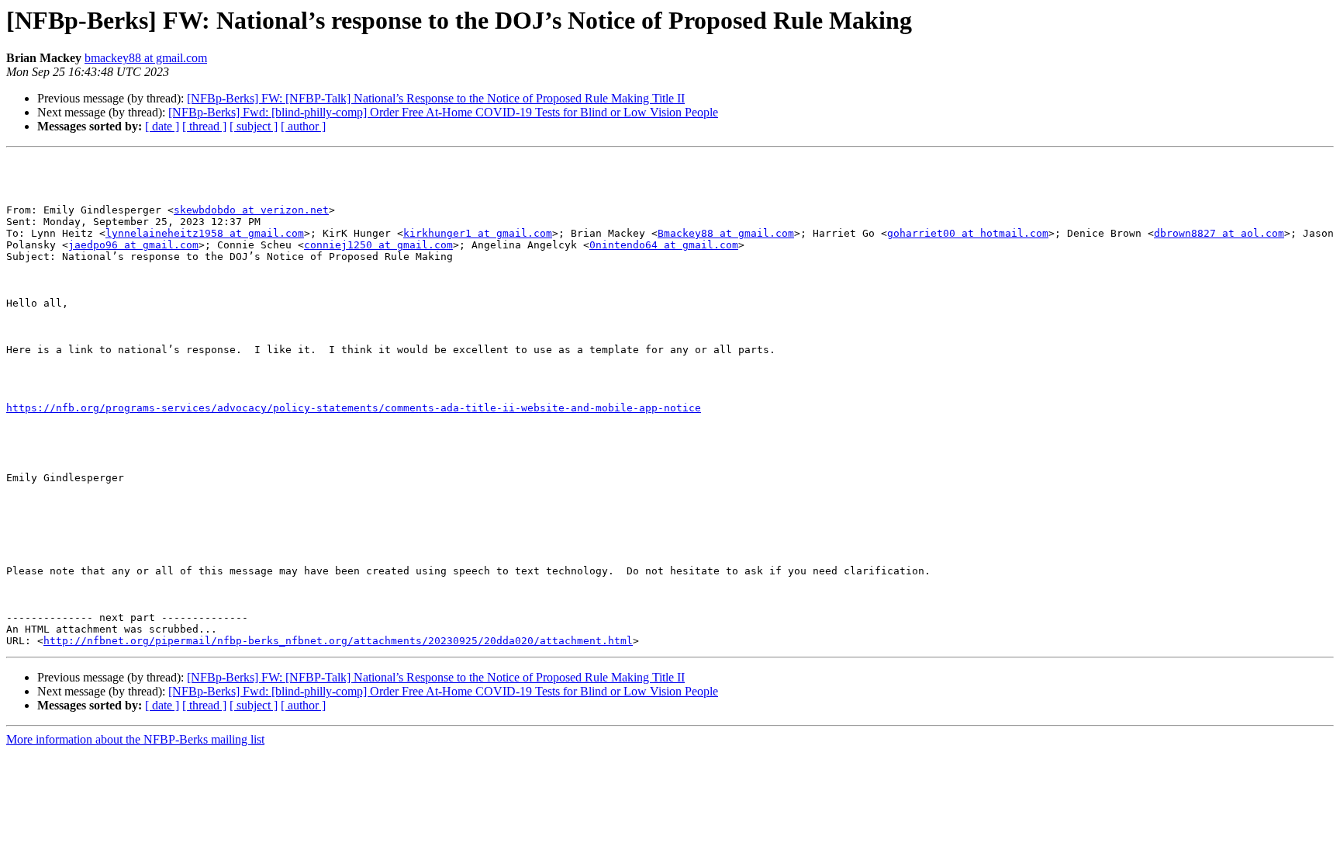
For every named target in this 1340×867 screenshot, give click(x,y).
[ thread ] (204, 126)
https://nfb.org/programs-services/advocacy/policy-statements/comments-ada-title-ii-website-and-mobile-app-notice (353, 408)
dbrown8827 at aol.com (1219, 233)
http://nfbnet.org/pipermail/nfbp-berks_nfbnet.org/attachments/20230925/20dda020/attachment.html (338, 641)
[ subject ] (254, 126)
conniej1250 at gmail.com (378, 245)
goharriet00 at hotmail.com (967, 233)
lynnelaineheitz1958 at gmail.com (204, 233)
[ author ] (303, 126)
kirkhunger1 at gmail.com (477, 233)
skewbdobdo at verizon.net (251, 210)
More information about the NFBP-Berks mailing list (135, 739)
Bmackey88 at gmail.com (726, 233)
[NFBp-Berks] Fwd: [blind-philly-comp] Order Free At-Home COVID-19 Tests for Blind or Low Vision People (443, 112)
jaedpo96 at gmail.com (133, 245)
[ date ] (162, 126)
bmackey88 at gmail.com (146, 57)
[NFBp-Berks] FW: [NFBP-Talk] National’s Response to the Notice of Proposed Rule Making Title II (436, 98)
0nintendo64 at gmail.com (663, 245)
